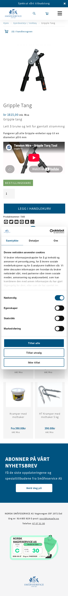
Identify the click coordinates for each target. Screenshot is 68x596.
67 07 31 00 (38, 523)
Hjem (6, 23)
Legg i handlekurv (34, 208)
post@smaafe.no (49, 518)
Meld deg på (34, 488)
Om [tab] (56, 240)
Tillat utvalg (34, 352)
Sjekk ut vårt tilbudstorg (34, 3)
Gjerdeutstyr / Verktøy (25, 23)
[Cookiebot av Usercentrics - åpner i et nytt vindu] (49, 231)
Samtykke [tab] (12, 240)
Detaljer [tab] (34, 240)
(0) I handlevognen (22, 31)
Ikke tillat (34, 362)
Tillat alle (34, 343)
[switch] (59, 308)
